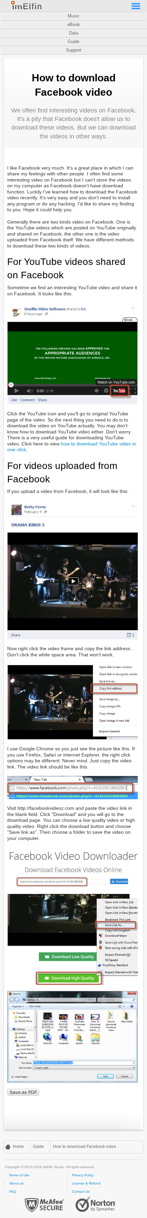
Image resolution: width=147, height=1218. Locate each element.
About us (16, 1183)
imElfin (26, 5)
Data (73, 33)
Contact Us (81, 1191)
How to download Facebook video (84, 1146)
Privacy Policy (83, 1175)
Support (73, 50)
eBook (73, 24)
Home (18, 1146)
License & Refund (86, 1183)
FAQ (12, 1191)
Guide (73, 41)
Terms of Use (19, 1175)
